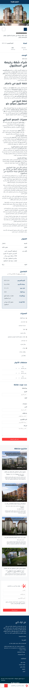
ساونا (24, 329)
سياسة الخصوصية (22, 636)
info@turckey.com (21, 654)
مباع (17, 33)
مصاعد (24, 348)
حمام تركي (23, 321)
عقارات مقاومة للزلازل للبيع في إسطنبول (16, 336)
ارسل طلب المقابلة (14, 439)
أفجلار (24, 671)
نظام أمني (23, 355)
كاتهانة (23, 669)
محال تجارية (23, 344)
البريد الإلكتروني (23, 419)
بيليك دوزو (23, 662)
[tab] (25, 29)
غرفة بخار (23, 340)
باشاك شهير (22, 667)
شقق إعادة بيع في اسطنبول (22, 33)
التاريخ (25, 391)
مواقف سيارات (22, 351)
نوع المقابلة (24, 388)
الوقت (25, 397)
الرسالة (25, 425)
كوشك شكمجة (22, 665)
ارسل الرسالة (14, 610)
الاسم (26, 406)
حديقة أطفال (22, 318)
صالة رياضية (23, 333)
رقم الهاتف (24, 413)
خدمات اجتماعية (22, 325)
